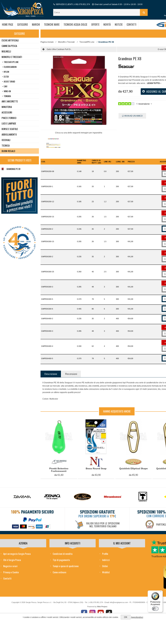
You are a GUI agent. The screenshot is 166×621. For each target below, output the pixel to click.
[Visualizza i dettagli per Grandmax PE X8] (2, 169)
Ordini (105, 566)
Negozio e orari (10, 566)
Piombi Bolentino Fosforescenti (58, 470)
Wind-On (7, 91)
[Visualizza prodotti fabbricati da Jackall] (113, 497)
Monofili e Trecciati (12, 57)
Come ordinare (59, 572)
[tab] (51, 374)
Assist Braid (9, 81)
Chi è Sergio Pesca (12, 560)
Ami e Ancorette (10, 101)
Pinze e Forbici (9, 118)
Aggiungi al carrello (57, 422)
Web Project (102, 607)
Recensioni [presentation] (71, 374)
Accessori (7, 112)
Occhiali (6, 140)
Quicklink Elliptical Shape (133, 468)
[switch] (155, 609)
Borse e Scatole (10, 129)
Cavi (5, 86)
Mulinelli (6, 51)
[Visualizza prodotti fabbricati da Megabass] (82, 497)
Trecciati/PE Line (11, 62)
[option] (53, 143)
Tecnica (6, 145)
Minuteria (7, 107)
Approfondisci (137, 617)
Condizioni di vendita (62, 553)
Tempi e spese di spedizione (66, 566)
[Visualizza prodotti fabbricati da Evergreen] (52, 497)
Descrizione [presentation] (50, 374)
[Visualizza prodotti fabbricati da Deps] (143, 497)
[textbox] (97, 12)
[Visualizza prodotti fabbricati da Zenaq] (22, 497)
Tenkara (7, 96)
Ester (6, 76)
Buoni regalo (8, 151)
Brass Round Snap (96, 468)
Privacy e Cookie (11, 572)
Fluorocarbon (10, 66)
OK (125, 617)
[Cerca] (144, 12)
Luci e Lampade (9, 123)
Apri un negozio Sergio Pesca (17, 553)
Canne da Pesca (9, 46)
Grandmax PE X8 (13, 169)
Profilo (105, 553)
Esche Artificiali (10, 40)
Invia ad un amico (133, 116)
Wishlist (106, 572)
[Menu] (161, 592)
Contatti (7, 578)
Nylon (6, 71)
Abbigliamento (9, 134)
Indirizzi (106, 560)
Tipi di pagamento (61, 560)
